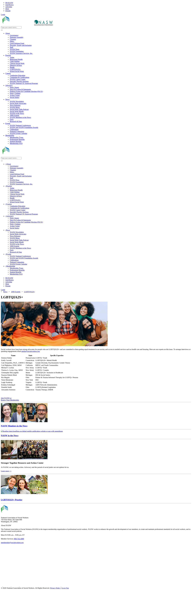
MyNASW (9, 3)
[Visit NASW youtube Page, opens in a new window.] (15, 586)
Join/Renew (9, 5)
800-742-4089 (19, 539)
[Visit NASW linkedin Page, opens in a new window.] (7, 586)
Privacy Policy (55, 588)
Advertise (8, 7)
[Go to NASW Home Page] (17, 25)
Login (3, 14)
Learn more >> (6, 471)
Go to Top (65, 588)
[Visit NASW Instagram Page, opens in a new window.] (40, 586)
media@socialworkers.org (30, 351)
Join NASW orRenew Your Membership (10, 399)
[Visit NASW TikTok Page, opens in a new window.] (65, 586)
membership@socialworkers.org (12, 543)
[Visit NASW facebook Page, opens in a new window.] (2, 586)
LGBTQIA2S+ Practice (11, 500)
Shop (7, 9)
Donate (7, 11)
